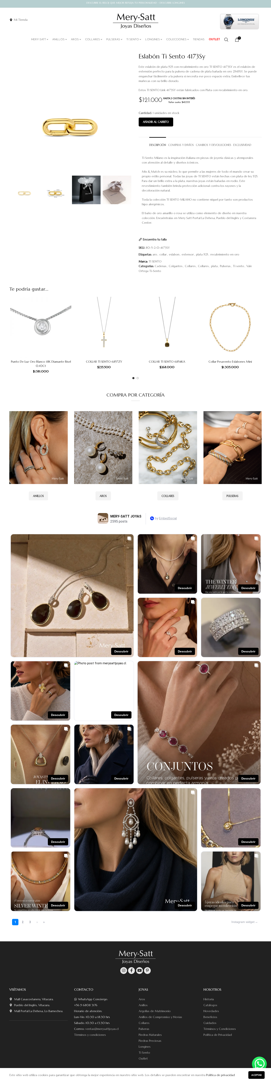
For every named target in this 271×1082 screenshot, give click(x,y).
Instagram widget (242, 922)
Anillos (143, 1005)
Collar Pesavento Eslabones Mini (230, 361)
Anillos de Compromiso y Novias (160, 1017)
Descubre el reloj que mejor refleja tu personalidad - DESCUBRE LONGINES (135, 2)
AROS (103, 496)
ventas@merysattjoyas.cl (102, 1029)
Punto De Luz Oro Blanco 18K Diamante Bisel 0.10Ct (41, 364)
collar (163, 254)
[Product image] (40, 327)
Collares (190, 266)
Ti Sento (144, 1052)
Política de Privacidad (217, 1035)
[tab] (157, 143)
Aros (142, 999)
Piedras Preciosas (150, 1041)
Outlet (143, 1058)
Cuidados (209, 1023)
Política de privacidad (220, 1075)
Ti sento (238, 266)
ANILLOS (38, 496)
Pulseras (225, 266)
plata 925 (202, 254)
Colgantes (176, 266)
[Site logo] (136, 21)
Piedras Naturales (150, 1035)
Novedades (211, 1011)
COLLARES (168, 496)
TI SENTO (155, 261)
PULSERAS (232, 496)
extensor (188, 254)
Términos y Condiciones (219, 1029)
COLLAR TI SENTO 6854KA (167, 361)
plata (214, 266)
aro (155, 254)
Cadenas (160, 266)
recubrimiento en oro (224, 254)
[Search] (226, 39)
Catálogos (210, 1005)
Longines (145, 1047)
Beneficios (210, 1017)
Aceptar (256, 1074)
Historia (208, 999)
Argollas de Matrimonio (155, 1011)
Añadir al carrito (156, 122)
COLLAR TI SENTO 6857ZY (104, 361)
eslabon (174, 254)
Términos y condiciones (90, 1035)
